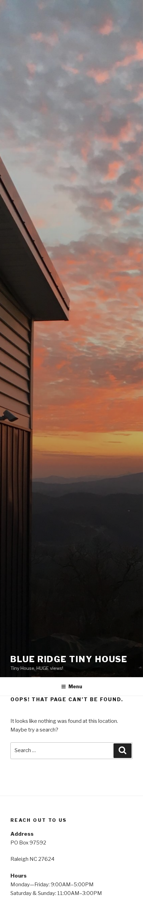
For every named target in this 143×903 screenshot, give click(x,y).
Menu (75, 686)
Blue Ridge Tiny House (68, 659)
